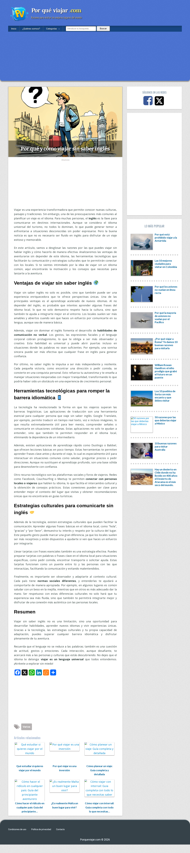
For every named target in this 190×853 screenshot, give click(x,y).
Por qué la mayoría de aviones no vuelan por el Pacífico (165, 317)
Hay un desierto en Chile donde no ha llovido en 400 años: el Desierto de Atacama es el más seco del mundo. (166, 477)
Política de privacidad (41, 829)
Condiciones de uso (17, 829)
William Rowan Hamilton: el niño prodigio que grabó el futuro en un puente (166, 371)
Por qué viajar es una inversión (64, 768)
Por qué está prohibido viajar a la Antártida (166, 237)
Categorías (51, 28)
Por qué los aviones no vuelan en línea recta (166, 289)
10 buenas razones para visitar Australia (165, 446)
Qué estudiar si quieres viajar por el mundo (29, 768)
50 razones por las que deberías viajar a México (165, 420)
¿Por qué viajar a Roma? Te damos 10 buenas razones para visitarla (166, 343)
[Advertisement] (95, 54)
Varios (26, 726)
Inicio (13, 28)
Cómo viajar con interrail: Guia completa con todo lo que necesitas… (99, 807)
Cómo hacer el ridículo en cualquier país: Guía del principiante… (29, 807)
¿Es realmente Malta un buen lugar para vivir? (64, 805)
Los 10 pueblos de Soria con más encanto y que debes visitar (165, 396)
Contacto (60, 829)
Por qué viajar (56, 10)
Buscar (103, 28)
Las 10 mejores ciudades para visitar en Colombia (166, 263)
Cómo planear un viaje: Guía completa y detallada (99, 770)
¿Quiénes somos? (31, 28)
